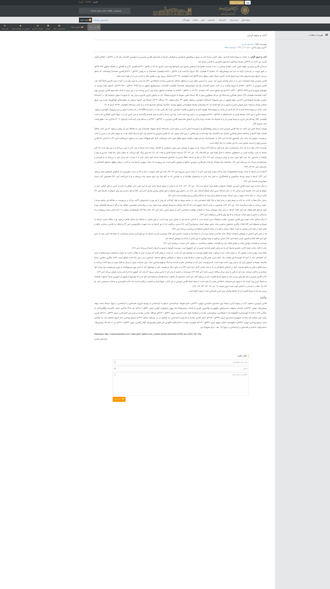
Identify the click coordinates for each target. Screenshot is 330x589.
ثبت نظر (117, 399)
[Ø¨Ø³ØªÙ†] (325, 35)
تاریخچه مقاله (230, 47)
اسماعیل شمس (247, 44)
